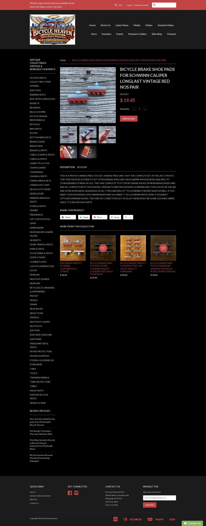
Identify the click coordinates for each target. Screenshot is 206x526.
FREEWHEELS (36, 214)
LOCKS (33, 270)
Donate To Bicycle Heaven (40, 496)
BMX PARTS (36, 128)
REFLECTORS (36, 313)
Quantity (124, 109)
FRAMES (34, 210)
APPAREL (34, 86)
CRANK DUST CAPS (39, 185)
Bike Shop (157, 33)
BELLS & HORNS (38, 112)
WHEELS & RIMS (38, 403)
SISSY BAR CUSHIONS (41, 334)
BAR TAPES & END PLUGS (42, 99)
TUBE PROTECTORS (40, 381)
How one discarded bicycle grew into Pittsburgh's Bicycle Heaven (42, 422)
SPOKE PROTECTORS (41, 351)
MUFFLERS (35, 283)
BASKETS (34, 103)
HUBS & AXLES (37, 248)
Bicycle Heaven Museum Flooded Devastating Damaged (41, 458)
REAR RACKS (36, 308)
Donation (106, 33)
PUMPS (33, 304)
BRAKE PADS (36, 146)
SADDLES (34, 317)
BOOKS (34, 133)
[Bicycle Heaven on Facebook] (70, 494)
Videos (148, 25)
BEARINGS (35, 107)
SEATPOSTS (36, 326)
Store (94, 33)
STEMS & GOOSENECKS (42, 360)
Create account (141, 5)
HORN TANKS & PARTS (41, 244)
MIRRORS (35, 274)
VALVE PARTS (37, 390)
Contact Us (34, 503)
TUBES (33, 386)
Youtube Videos (165, 25)
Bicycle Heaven (51, 518)
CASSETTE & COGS (39, 163)
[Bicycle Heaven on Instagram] (76, 494)
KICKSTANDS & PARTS (41, 253)
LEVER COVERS (37, 257)
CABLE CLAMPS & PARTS (42, 154)
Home (92, 25)
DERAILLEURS (37, 193)
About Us (106, 25)
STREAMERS (36, 364)
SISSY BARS (35, 339)
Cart (119, 5)
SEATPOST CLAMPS (40, 321)
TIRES (33, 369)
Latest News (122, 25)
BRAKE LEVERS (37, 141)
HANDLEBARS (37, 227)
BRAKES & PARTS (38, 150)
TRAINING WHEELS (39, 377)
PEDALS (34, 300)
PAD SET (34, 296)
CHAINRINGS (36, 172)
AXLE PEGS (35, 90)
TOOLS (33, 373)
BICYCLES (35, 124)
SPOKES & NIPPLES (39, 356)
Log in (129, 5)
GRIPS (33, 223)
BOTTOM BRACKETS (40, 137)
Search (32, 492)
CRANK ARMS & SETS (40, 180)
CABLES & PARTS (38, 159)
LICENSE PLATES (38, 261)
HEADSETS (35, 240)
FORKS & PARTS (38, 206)
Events (119, 33)
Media (136, 25)
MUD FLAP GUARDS (39, 279)
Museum (171, 33)
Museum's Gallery (137, 33)
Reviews (82, 167)
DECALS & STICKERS (40, 189)
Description (67, 167)
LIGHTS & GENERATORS (42, 266)
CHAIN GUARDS (38, 167)
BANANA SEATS (38, 94)
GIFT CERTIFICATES (40, 219)
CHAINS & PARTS (38, 176)
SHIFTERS (35, 330)
